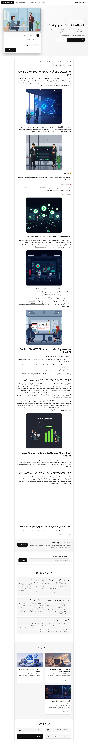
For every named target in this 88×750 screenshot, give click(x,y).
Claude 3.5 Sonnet (38, 359)
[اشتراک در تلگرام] (56, 65)
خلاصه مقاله (36, 45)
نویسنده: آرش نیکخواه (44, 61)
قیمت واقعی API (33, 405)
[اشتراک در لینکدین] (60, 65)
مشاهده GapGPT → (66, 194)
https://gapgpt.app (40, 247)
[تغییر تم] (43, 2)
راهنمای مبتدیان (31, 465)
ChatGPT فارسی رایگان (62, 131)
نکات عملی (29, 45)
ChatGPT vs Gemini (27, 374)
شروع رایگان (23, 544)
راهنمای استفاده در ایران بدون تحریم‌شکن (55, 85)
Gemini (49, 129)
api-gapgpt (32, 301)
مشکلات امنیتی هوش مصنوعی (58, 483)
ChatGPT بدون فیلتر (50, 131)
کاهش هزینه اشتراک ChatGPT (46, 405)
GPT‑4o (54, 129)
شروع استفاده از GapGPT (65, 535)
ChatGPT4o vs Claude (40, 374)
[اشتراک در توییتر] (64, 65)
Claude (59, 129)
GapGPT (60, 127)
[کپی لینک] (53, 65)
